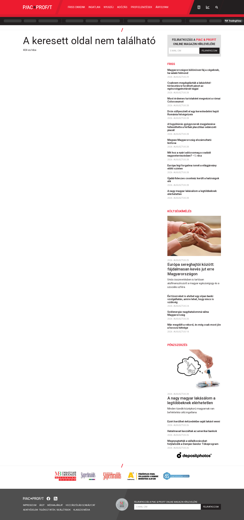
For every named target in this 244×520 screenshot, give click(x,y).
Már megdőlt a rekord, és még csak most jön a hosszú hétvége (194, 326)
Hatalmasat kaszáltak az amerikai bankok (192, 431)
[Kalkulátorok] (199, 7)
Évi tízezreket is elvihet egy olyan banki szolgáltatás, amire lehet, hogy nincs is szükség (190, 299)
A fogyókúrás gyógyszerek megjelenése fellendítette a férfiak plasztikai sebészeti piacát (191, 127)
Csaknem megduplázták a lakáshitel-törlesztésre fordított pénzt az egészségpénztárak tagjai (189, 85)
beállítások (64, 510)
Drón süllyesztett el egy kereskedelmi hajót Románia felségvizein (193, 113)
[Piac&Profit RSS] (55, 498)
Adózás (122, 7)
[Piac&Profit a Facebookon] (49, 498)
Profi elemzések (141, 7)
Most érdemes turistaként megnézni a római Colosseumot (193, 100)
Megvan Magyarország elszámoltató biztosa (189, 141)
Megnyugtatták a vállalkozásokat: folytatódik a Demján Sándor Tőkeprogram (193, 442)
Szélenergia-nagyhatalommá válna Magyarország (188, 313)
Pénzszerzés (177, 345)
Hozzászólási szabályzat (80, 505)
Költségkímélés (179, 211)
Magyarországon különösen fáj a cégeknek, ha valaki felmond (193, 71)
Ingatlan (94, 7)
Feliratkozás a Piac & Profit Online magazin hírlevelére (165, 502)
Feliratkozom (209, 50)
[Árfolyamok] (207, 7)
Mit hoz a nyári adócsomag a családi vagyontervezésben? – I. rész (189, 154)
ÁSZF (41, 505)
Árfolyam (162, 7)
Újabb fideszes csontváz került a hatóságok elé (193, 180)
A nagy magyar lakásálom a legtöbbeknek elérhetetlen (192, 192)
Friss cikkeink (76, 7)
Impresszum (29, 505)
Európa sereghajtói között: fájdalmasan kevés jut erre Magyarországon (190, 269)
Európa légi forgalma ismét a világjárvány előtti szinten (191, 167)
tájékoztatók (47, 510)
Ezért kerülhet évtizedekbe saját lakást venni (194, 421)
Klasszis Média (81, 510)
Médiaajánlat (55, 505)
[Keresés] (216, 7)
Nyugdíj (109, 7)
